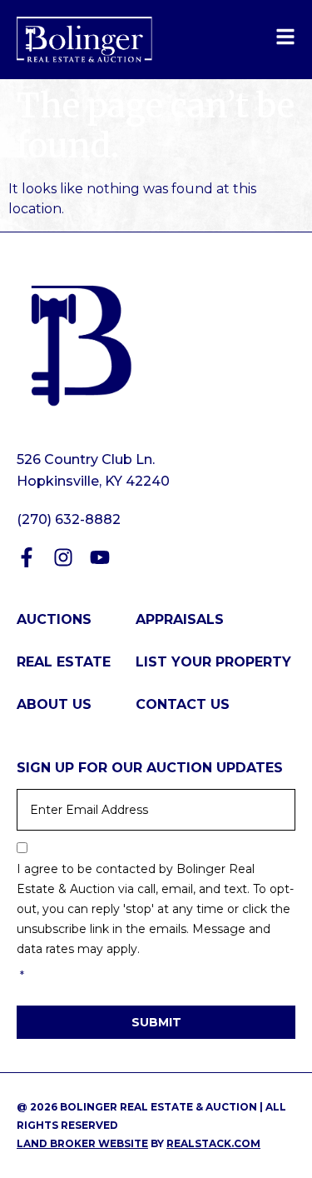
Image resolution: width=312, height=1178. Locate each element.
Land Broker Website (82, 1143)
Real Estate (64, 662)
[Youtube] (100, 557)
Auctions (54, 619)
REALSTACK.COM (213, 1143)
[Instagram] (63, 557)
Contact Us (183, 704)
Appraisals (180, 619)
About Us (54, 704)
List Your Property (213, 662)
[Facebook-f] (27, 557)
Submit (156, 1022)
